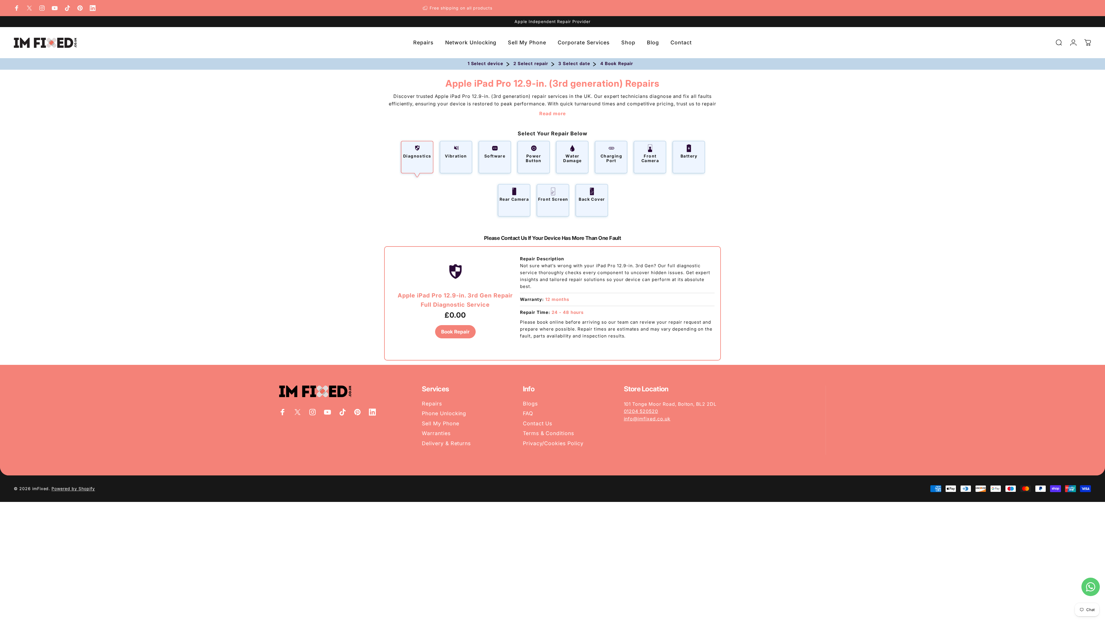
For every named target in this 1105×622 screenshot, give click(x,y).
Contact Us (537, 423)
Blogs (530, 404)
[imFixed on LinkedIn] (93, 8)
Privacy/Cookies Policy (553, 443)
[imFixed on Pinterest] (80, 8)
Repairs (432, 404)
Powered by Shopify (73, 488)
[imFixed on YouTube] (55, 8)
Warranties (436, 433)
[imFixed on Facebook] (17, 8)
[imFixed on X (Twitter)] (29, 8)
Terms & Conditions (548, 433)
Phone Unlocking (444, 413)
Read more (552, 113)
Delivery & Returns (446, 443)
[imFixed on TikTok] (67, 8)
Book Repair (455, 332)
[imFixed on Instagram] (42, 8)
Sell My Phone (440, 423)
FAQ (528, 413)
